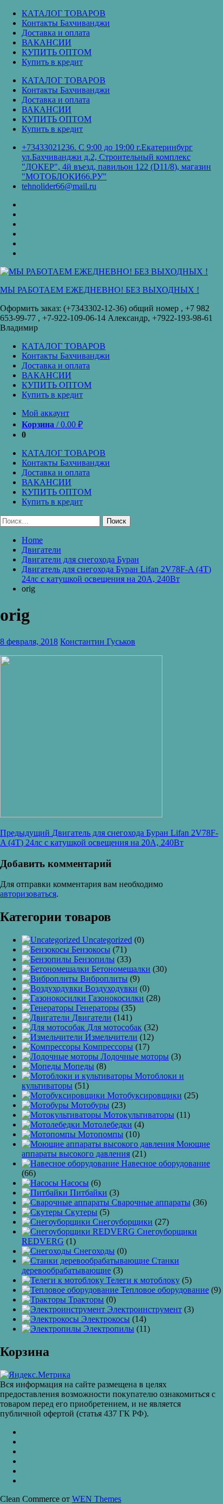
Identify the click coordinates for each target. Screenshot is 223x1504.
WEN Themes (96, 1498)
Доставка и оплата (56, 32)
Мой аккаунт (45, 413)
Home (32, 540)
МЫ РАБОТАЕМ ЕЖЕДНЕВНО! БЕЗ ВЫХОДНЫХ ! (99, 289)
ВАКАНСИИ (46, 42)
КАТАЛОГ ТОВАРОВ (64, 13)
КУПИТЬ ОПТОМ (56, 52)
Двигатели (41, 549)
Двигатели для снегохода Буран (80, 559)
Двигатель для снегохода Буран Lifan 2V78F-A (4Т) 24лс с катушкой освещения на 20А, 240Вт (116, 574)
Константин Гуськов (97, 641)
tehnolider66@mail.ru (59, 186)
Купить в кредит (52, 61)
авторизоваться (28, 893)
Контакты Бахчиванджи (66, 23)
